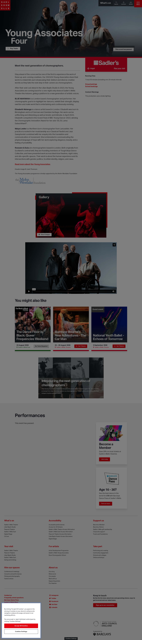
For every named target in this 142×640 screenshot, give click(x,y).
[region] (21, 620)
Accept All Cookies (21, 626)
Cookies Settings (21, 631)
